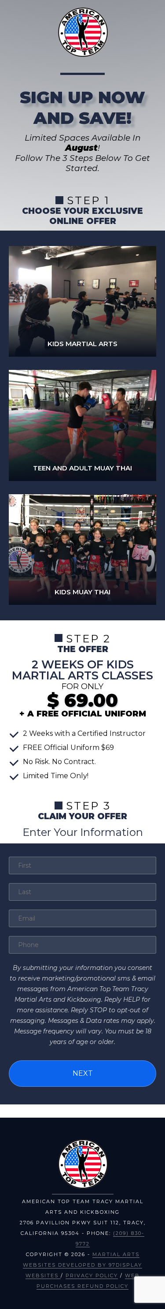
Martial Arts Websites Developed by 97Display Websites (82, 1265)
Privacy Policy (92, 1275)
